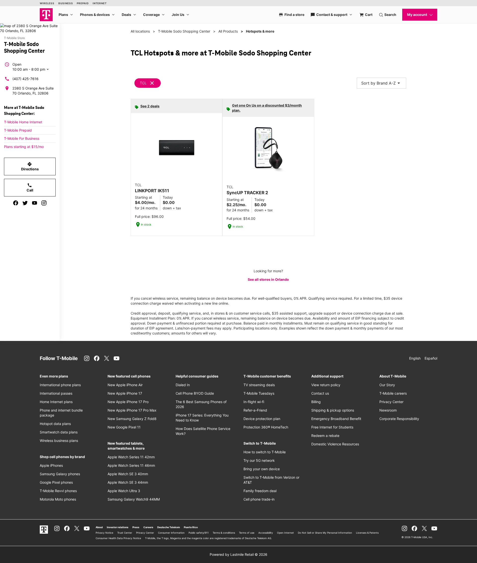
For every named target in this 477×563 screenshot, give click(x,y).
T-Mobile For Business (21, 138)
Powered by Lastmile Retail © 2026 (238, 554)
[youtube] (35, 203)
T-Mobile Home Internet (23, 122)
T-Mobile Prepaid (18, 130)
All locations (140, 31)
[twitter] (25, 203)
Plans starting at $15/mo (24, 146)
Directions (30, 166)
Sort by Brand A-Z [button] (381, 83)
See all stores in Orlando (268, 279)
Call (30, 187)
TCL (143, 83)
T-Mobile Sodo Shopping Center (184, 31)
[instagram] (44, 203)
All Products (228, 31)
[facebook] (16, 203)
